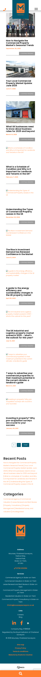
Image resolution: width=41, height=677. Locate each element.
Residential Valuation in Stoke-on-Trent (20, 596)
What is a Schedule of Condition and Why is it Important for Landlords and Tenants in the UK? (19, 170)
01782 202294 (21, 568)
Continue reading (27, 53)
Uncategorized (18, 512)
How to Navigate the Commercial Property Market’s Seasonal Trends (20, 43)
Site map (20, 645)
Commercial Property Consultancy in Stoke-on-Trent (20, 600)
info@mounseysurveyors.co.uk (21, 605)
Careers (20, 615)
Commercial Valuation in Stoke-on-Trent (20, 581)
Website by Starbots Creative (20, 655)
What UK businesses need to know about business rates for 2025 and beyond (20, 129)
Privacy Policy (20, 648)
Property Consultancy (12, 505)
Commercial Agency (11, 499)
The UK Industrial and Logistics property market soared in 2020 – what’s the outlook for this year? (20, 334)
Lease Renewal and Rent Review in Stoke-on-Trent (20, 585)
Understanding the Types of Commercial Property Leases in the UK (19, 211)
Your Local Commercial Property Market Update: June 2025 (19, 83)
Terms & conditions (20, 651)
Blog (20, 617)
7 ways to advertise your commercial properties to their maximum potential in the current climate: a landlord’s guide (20, 378)
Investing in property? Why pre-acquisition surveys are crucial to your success (20, 422)
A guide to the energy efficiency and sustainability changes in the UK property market (19, 292)
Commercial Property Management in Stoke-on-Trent (20, 591)
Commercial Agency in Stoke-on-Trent (20, 577)
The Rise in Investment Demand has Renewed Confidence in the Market (19, 252)
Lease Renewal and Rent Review (24, 502)
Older (25, 445)
